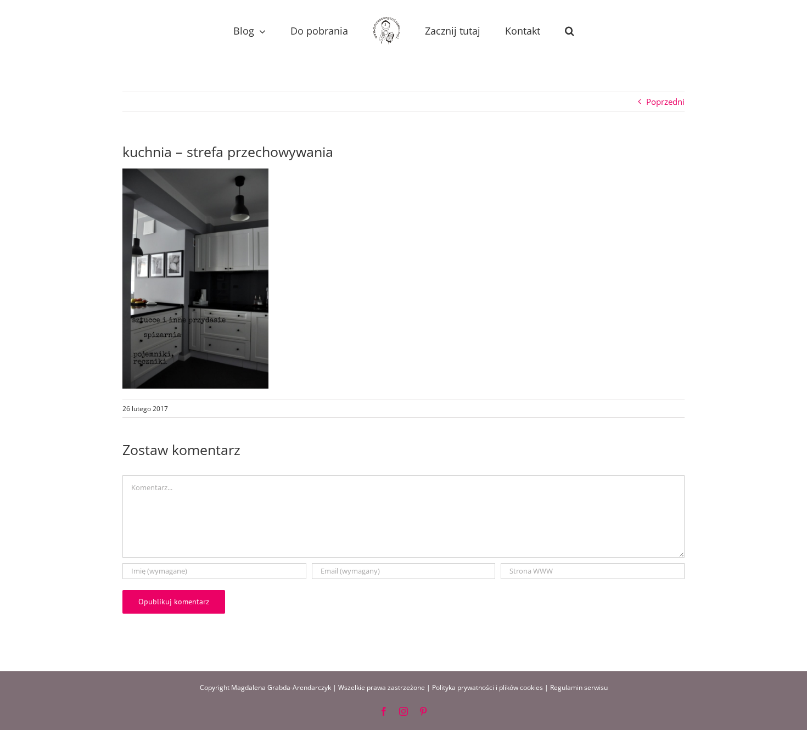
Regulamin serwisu (579, 687)
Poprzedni (665, 101)
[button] (535, 31)
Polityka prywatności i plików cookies (487, 687)
